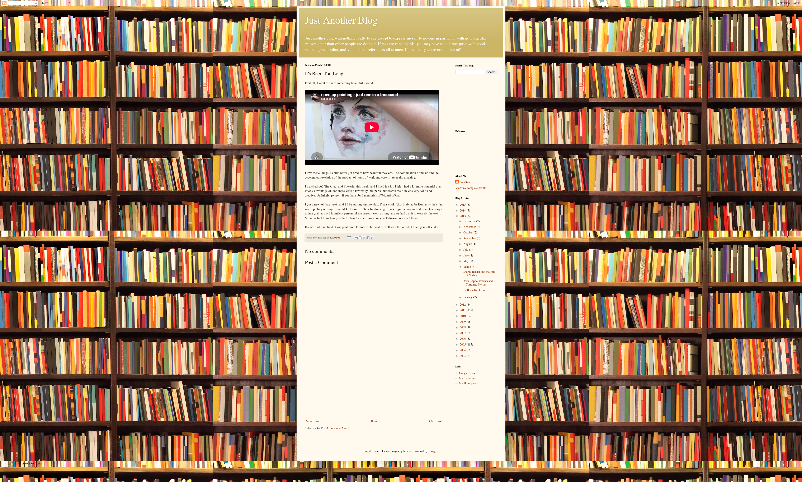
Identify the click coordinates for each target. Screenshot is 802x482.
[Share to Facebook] (368, 238)
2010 (463, 316)
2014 (463, 210)
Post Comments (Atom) (335, 428)
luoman (407, 451)
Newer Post (313, 421)
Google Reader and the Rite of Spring (479, 273)
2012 (463, 304)
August (468, 244)
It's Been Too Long (474, 290)
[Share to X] (364, 238)
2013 (463, 216)
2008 (463, 327)
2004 (463, 350)
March (467, 267)
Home (374, 421)
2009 (463, 322)
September (470, 238)
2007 (463, 333)
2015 (463, 205)
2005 (463, 344)
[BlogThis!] (360, 238)
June (466, 255)
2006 (463, 338)
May (466, 261)
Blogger (433, 451)
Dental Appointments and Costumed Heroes (478, 282)
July (466, 249)
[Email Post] (349, 237)
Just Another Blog (341, 19)
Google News (467, 373)
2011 (463, 310)
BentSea (464, 182)
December (469, 221)
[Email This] (356, 238)
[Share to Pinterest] (372, 238)
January (468, 297)
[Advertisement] (374, 387)
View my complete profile (470, 188)
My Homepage (467, 383)
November (470, 227)
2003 (463, 356)
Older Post (435, 421)
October (468, 232)
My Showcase (467, 378)
